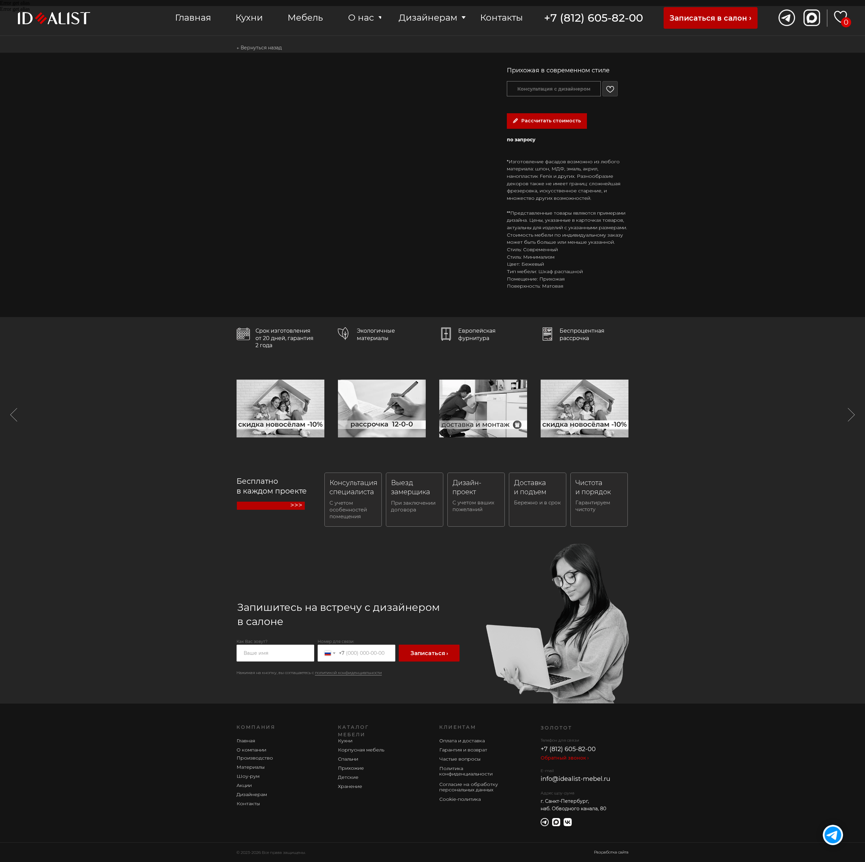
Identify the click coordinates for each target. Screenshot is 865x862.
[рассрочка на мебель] (382, 409)
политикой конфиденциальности (348, 672)
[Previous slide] (13, 415)
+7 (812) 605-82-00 (593, 17)
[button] (710, 18)
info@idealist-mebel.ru (575, 779)
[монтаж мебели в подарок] (483, 409)
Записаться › (429, 653)
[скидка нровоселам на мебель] (280, 409)
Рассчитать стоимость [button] (551, 121)
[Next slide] (851, 415)
